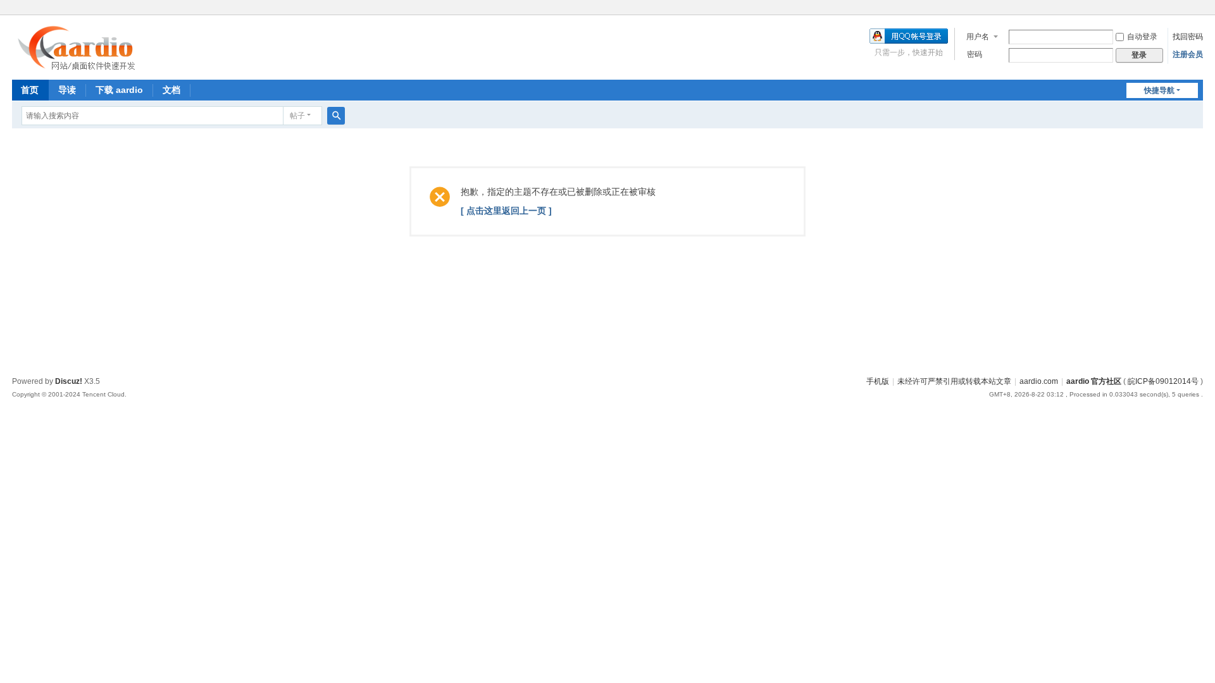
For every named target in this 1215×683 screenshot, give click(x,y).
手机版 (877, 381)
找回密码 (1188, 36)
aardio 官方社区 (1093, 381)
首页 (30, 90)
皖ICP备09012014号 (1163, 381)
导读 (67, 90)
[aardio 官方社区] (79, 66)
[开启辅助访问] (1200, 9)
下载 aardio (119, 90)
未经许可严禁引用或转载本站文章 (954, 381)
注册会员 (1188, 54)
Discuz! (68, 381)
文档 (171, 90)
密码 (974, 54)
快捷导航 (1159, 90)
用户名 (977, 36)
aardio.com (1038, 381)
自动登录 (1142, 36)
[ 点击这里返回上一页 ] (506, 211)
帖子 (297, 115)
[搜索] (336, 116)
